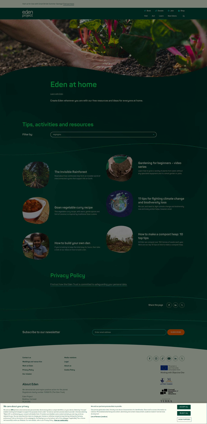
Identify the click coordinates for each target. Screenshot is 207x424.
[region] (103, 413)
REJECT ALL (184, 413)
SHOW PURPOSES (184, 419)
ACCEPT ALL (184, 407)
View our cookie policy (61, 420)
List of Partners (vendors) (99, 416)
